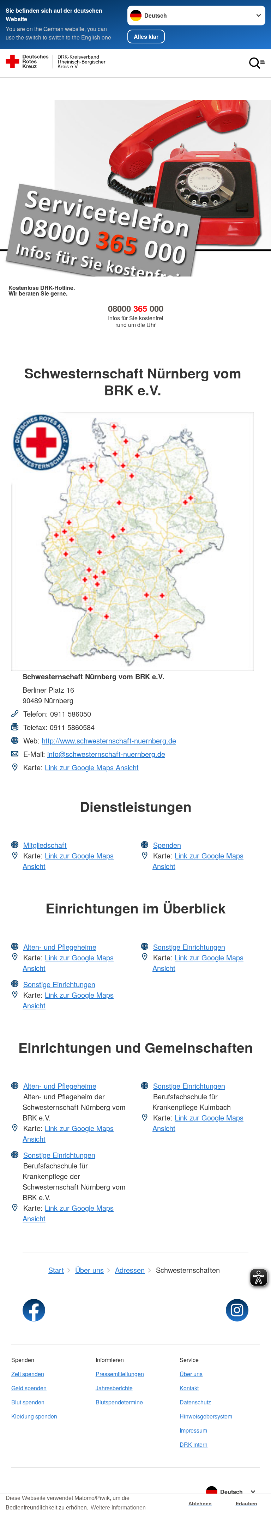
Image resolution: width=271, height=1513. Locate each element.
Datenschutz (195, 1402)
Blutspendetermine (119, 1402)
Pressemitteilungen (120, 1374)
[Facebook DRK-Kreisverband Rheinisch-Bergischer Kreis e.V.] (34, 1310)
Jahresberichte (114, 1388)
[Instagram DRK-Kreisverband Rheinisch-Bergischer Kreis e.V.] (237, 1310)
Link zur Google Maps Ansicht (92, 767)
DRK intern (193, 1444)
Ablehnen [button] (200, 1503)
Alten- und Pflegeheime (59, 947)
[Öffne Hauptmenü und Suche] (256, 63)
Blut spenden (27, 1402)
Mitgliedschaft (45, 845)
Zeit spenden (27, 1374)
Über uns (191, 1374)
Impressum (193, 1430)
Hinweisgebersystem (206, 1416)
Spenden (167, 845)
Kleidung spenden (34, 1416)
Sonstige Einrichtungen (59, 984)
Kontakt (189, 1388)
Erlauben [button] (246, 1503)
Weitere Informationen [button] (118, 1508)
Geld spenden (29, 1388)
